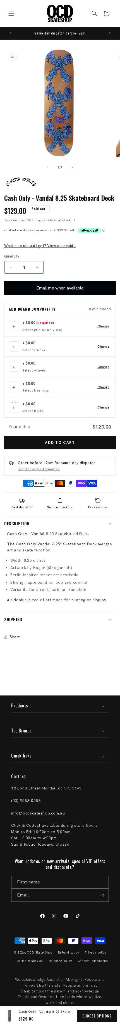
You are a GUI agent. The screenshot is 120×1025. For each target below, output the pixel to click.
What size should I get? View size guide (40, 245)
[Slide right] (72, 167)
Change (103, 326)
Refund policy (68, 952)
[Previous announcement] (10, 33)
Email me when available (60, 288)
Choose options (97, 1016)
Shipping (34, 220)
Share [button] (15, 637)
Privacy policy (96, 952)
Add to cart (60, 442)
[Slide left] (48, 167)
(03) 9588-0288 (25, 800)
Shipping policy (61, 961)
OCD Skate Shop (39, 952)
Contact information (93, 961)
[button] (11, 13)
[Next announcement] (110, 33)
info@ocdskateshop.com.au (38, 813)
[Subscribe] (102, 895)
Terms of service (30, 961)
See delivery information (39, 469)
